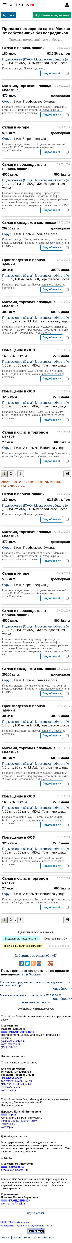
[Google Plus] (50, 963)
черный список (46, 1237)
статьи (17, 1237)
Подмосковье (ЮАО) (17, 59)
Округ (6, 101)
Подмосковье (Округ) (17, 180)
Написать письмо (43, 1225)
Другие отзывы (36, 1212)
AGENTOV (24, 5)
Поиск (10, 15)
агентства (29, 1237)
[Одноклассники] (33, 963)
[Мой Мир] (39, 963)
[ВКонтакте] (21, 963)
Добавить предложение (53, 15)
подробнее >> (61, 988)
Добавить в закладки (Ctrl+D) (36, 955)
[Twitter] (27, 963)
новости (5, 1237)
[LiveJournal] (44, 963)
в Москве (33, 974)
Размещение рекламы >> (35, 1002)
